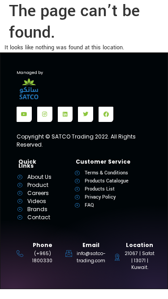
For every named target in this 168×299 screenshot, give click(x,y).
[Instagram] (44, 114)
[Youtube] (24, 114)
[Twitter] (85, 114)
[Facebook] (106, 114)
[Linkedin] (65, 114)
